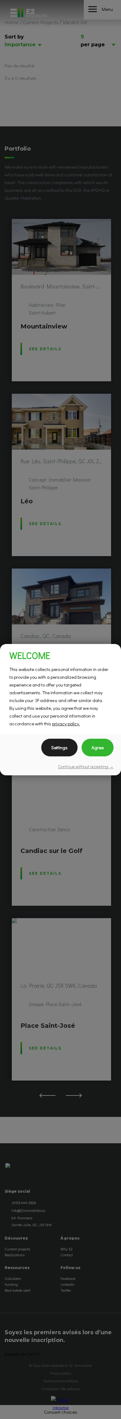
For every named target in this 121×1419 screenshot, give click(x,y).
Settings (59, 747)
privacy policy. (66, 723)
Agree (98, 747)
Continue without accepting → (86, 766)
